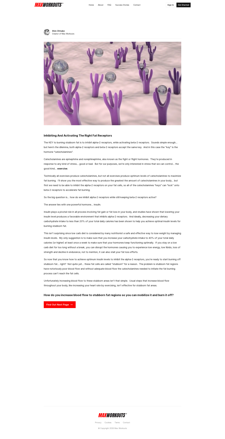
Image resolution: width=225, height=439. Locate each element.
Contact (126, 422)
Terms (117, 422)
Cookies (108, 422)
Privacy (98, 422)
